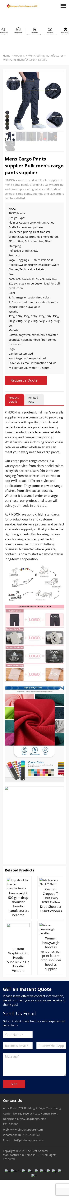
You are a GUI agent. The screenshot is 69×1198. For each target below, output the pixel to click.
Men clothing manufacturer (45, 55)
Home (6, 55)
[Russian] (61, 1171)
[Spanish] (34, 1175)
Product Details (14, 399)
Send (14, 1084)
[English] (31, 1171)
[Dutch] (25, 1171)
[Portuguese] (55, 1171)
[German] (43, 1171)
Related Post (33, 399)
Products (19, 55)
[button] (63, 6)
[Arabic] (8, 1171)
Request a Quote (24, 380)
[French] (37, 1171)
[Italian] (49, 1171)
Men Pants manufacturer (19, 59)
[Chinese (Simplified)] (16, 1171)
